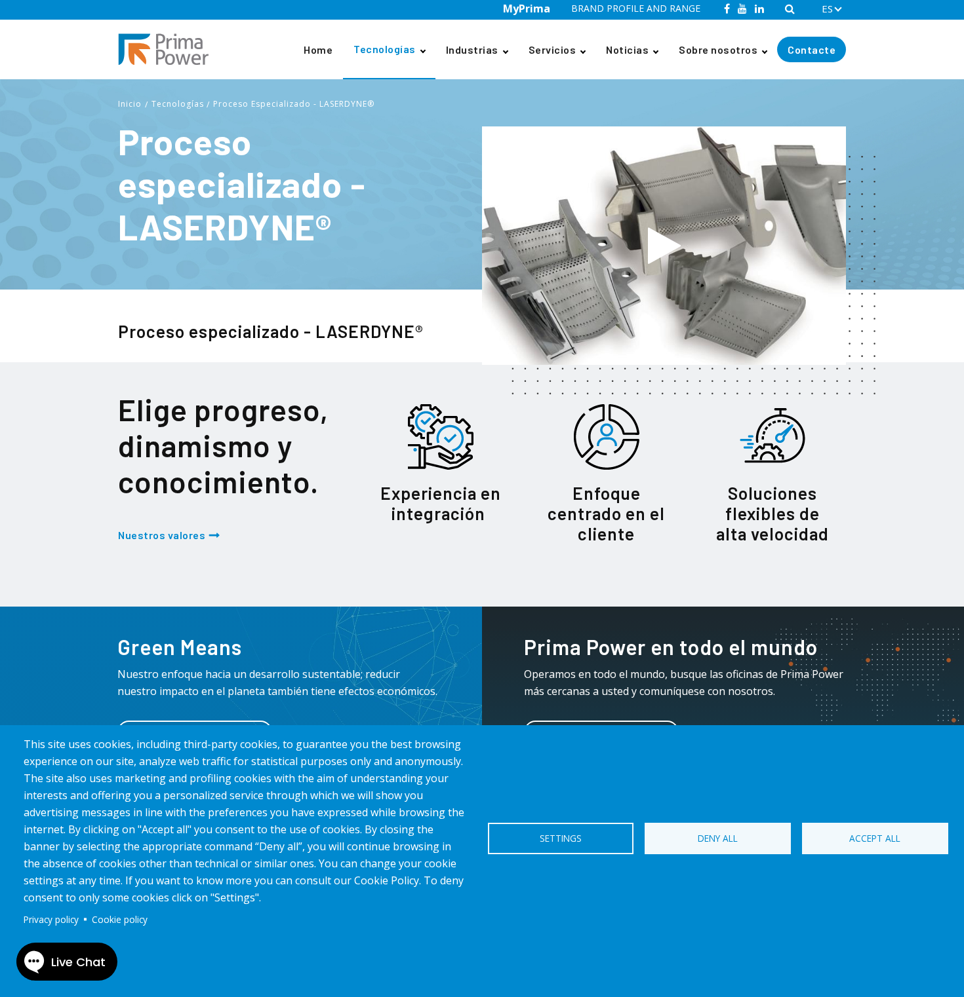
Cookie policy (120, 919)
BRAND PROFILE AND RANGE (635, 8)
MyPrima (526, 8)
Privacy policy (51, 919)
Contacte (811, 49)
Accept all (874, 838)
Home (318, 49)
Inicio (130, 103)
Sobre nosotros (718, 49)
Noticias (627, 49)
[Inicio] (168, 49)
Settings (561, 838)
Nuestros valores (161, 535)
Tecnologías (384, 49)
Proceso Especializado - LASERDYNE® (293, 103)
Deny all (718, 838)
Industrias (472, 49)
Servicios (552, 49)
